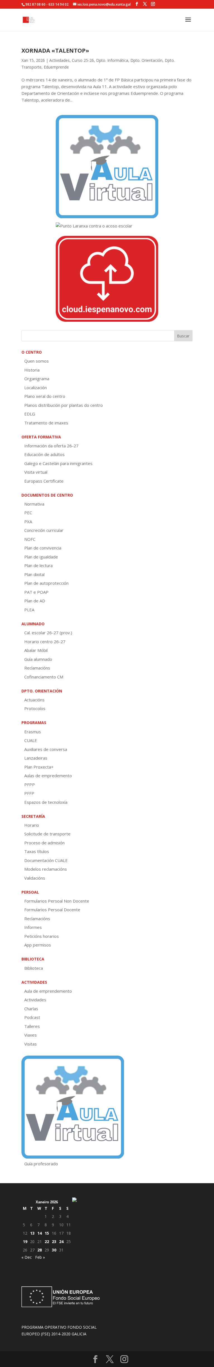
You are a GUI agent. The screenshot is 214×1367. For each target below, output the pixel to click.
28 (39, 1250)
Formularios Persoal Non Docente (56, 901)
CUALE (30, 740)
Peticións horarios (41, 936)
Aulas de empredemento (48, 775)
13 (32, 1233)
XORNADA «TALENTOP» (55, 50)
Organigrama (36, 378)
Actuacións (34, 700)
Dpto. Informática (112, 60)
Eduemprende (56, 67)
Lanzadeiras (35, 758)
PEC (28, 512)
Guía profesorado (41, 1163)
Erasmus (32, 731)
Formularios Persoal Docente (52, 909)
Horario (31, 825)
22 (47, 1241)
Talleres (32, 1026)
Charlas (31, 1008)
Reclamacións (37, 668)
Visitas (30, 1044)
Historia (32, 370)
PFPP (29, 784)
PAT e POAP (36, 592)
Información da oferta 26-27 (51, 445)
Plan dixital (34, 574)
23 (54, 1241)
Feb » (40, 1257)
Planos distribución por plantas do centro (63, 405)
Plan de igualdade (41, 557)
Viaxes (30, 1035)
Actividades (59, 60)
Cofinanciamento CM (43, 677)
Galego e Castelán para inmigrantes (58, 463)
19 (25, 1241)
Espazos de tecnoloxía (45, 802)
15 (47, 1233)
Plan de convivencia (42, 548)
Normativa (34, 504)
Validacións (34, 878)
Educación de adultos (44, 454)
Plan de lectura (38, 565)
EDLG (29, 414)
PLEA (29, 609)
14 (39, 1233)
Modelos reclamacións (45, 869)
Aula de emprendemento (48, 991)
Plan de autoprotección (46, 583)
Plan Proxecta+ (39, 767)
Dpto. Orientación (146, 60)
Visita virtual (35, 472)
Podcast (32, 1017)
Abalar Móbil (36, 650)
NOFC (29, 539)
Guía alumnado (38, 659)
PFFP (29, 793)
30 (54, 1250)
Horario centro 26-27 (44, 641)
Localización (35, 387)
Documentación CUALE (46, 860)
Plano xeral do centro (44, 396)
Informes (33, 927)
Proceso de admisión (44, 842)
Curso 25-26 (83, 60)
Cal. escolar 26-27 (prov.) (48, 632)
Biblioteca (33, 968)
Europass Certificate (44, 481)
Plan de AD (34, 600)
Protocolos (34, 708)
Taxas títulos (36, 851)
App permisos (37, 945)
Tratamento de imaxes (46, 423)
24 (61, 1241)
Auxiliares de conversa (45, 749)
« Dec (26, 1257)
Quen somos (36, 361)
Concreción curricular (44, 530)
